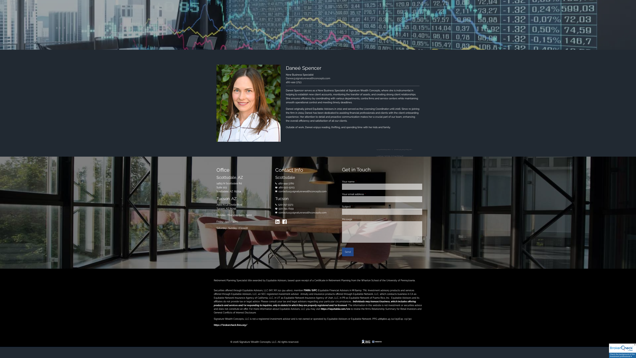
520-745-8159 (286, 208)
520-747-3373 (285, 204)
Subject (358, 206)
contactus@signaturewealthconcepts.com (303, 191)
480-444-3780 (286, 183)
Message (359, 219)
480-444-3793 (293, 82)
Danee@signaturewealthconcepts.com (308, 78)
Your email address (365, 194)
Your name (360, 181)
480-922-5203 (286, 187)
